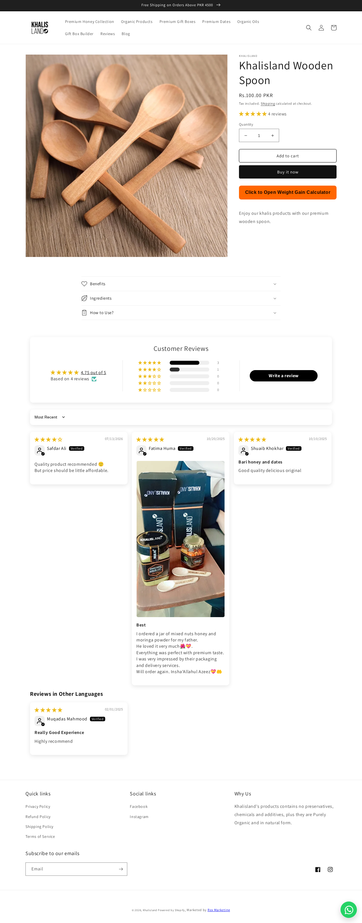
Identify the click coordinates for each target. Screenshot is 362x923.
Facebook (139, 806)
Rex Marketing (219, 910)
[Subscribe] (121, 869)
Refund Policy (38, 816)
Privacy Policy (37, 806)
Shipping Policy (39, 826)
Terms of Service (40, 836)
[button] (309, 28)
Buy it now (288, 172)
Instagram (139, 816)
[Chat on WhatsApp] (349, 909)
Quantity (246, 124)
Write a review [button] (283, 376)
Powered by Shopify (171, 910)
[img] (49, 440)
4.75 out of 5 (93, 372)
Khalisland (150, 910)
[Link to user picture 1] (180, 539)
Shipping (268, 103)
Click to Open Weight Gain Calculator (288, 192)
